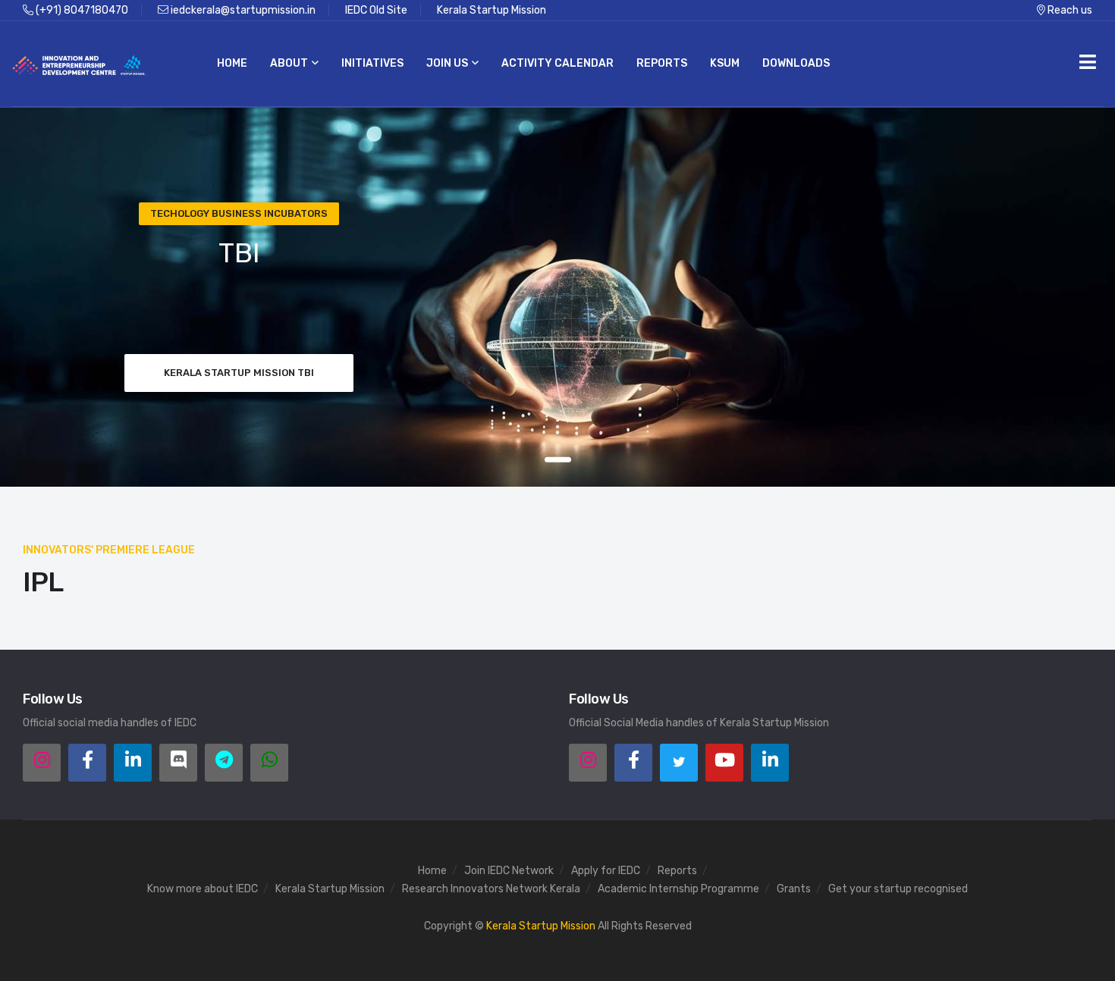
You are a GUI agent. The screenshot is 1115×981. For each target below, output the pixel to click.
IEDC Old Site (376, 10)
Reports (661, 63)
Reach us (1068, 10)
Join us (447, 63)
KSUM (725, 63)
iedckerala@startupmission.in (242, 10)
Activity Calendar (557, 63)
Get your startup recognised (898, 888)
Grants (794, 888)
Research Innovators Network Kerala (491, 888)
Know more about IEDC (202, 888)
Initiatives (372, 63)
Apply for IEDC (605, 870)
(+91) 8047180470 (80, 10)
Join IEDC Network (509, 870)
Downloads (796, 63)
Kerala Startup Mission (491, 10)
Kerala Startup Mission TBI (239, 372)
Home (232, 63)
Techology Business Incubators (239, 213)
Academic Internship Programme (678, 888)
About (289, 63)
